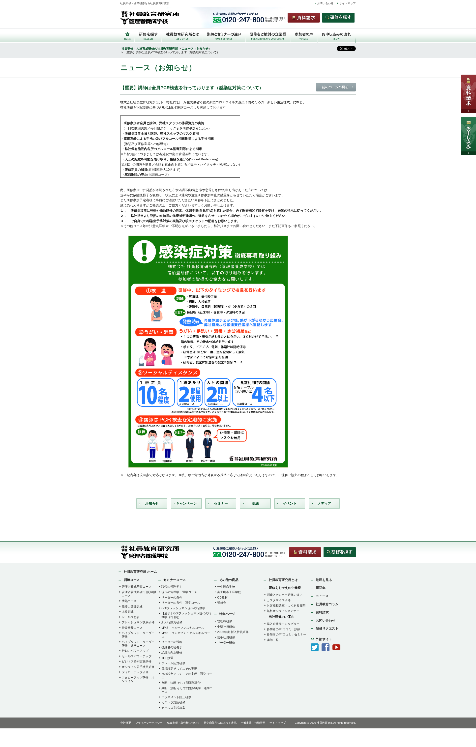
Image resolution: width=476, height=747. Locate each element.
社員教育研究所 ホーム (140, 572)
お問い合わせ (325, 3)
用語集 (321, 588)
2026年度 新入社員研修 (233, 632)
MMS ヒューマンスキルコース (182, 628)
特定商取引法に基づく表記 (220, 722)
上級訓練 (128, 611)
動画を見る (324, 580)
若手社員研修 (226, 637)
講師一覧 (273, 640)
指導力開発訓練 (132, 606)
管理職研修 (224, 621)
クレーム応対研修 (173, 663)
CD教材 (222, 597)
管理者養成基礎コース (136, 586)
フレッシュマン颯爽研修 (138, 622)
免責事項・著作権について (183, 722)
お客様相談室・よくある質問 (286, 605)
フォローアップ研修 (135, 672)
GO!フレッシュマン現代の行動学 (183, 608)
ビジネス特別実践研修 (136, 661)
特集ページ (227, 614)
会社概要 (125, 722)
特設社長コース (132, 628)
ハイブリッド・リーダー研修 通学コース (138, 643)
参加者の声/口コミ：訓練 (283, 629)
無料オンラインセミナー (283, 611)
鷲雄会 (221, 602)
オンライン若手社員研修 (138, 667)
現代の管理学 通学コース (179, 592)
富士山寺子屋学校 (229, 592)
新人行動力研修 (171, 622)
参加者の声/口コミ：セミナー (286, 634)
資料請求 (322, 612)
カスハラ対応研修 (173, 702)
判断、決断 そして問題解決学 (181, 683)
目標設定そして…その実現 (179, 668)
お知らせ (202, 48)
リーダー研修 (226, 642)
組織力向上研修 (171, 652)
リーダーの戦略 (171, 642)
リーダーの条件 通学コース (180, 602)
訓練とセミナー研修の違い (284, 595)
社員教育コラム (327, 604)
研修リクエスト (327, 628)
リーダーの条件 (171, 597)
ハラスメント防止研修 (176, 697)
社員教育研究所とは (283, 580)
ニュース (188, 48)
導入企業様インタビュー (283, 624)
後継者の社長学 (171, 647)
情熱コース (129, 601)
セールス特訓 (131, 617)
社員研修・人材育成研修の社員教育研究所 (149, 48)
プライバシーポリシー (149, 722)
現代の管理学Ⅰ (171, 586)
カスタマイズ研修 (279, 600)
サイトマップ (347, 3)
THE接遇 (167, 658)
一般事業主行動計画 (253, 722)
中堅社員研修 (226, 627)
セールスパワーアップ (136, 656)
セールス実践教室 (173, 708)
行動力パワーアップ (135, 651)
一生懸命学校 (226, 586)
